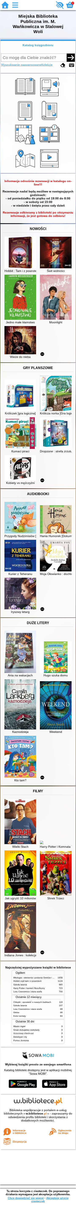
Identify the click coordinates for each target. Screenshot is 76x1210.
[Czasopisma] (50, 120)
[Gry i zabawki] (26, 144)
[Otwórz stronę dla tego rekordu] (21, 253)
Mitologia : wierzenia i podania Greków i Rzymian (37, 977)
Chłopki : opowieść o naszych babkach (32, 1002)
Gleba (16, 1012)
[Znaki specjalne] (71, 65)
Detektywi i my (20, 1037)
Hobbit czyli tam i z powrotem (27, 981)
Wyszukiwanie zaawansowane (21, 64)
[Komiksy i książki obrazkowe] (50, 144)
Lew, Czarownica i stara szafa (27, 991)
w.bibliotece (36, 1113)
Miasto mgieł (19, 1026)
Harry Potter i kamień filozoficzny (29, 988)
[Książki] (26, 96)
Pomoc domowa (21, 1040)
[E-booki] (26, 120)
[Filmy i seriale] (50, 168)
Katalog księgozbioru (38, 45)
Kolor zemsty (19, 1016)
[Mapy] (26, 168)
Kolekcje (47, 64)
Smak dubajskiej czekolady (26, 1030)
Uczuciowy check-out (23, 1033)
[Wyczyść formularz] (63, 65)
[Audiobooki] (50, 96)
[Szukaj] (71, 58)
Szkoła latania (20, 984)
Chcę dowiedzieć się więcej (26, 1198)
